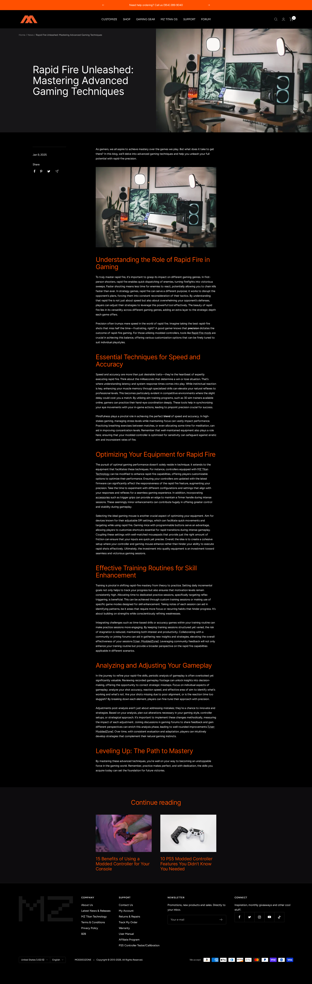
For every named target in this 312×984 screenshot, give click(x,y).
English (56, 959)
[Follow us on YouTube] (269, 917)
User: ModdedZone (146, 641)
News (31, 35)
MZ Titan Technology (94, 916)
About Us (87, 905)
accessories (103, 497)
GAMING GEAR (145, 19)
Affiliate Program (129, 939)
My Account (126, 910)
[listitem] (34, 171)
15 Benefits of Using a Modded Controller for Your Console (123, 863)
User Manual (126, 933)
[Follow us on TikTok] (279, 917)
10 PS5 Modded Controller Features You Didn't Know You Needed (186, 863)
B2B (83, 933)
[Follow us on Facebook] (239, 917)
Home (22, 35)
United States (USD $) (32, 959)
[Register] (221, 919)
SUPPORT (189, 19)
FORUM (206, 19)
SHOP (126, 19)
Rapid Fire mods (201, 333)
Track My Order (128, 922)
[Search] (276, 19)
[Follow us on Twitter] (249, 917)
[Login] (283, 19)
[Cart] (291, 19)
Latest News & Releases (95, 910)
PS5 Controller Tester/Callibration (139, 945)
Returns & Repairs (129, 916)
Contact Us (126, 905)
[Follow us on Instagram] (259, 917)
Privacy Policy (89, 928)
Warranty (124, 928)
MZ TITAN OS (169, 19)
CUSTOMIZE (109, 19)
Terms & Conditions (93, 922)
